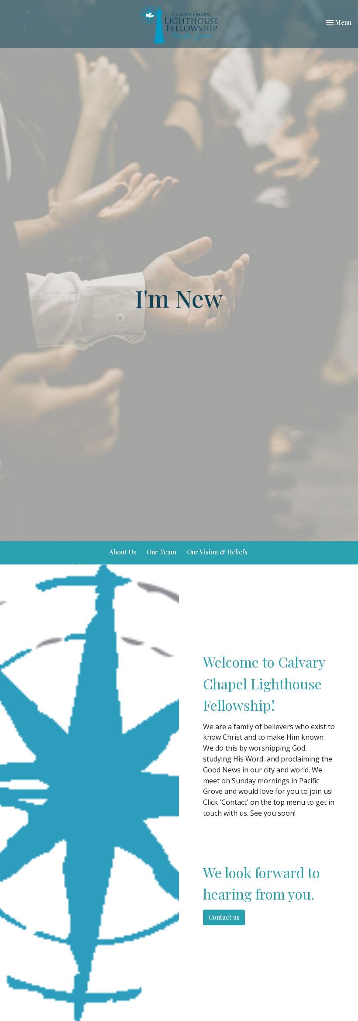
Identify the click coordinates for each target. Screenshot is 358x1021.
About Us (122, 551)
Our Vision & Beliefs (217, 551)
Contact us (224, 917)
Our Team (161, 551)
